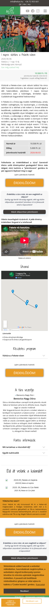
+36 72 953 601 (32, 1)
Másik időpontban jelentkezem (24, 212)
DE (20, 4)
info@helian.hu (16, 1)
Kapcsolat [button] (40, 584)
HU (29, 4)
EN (24, 4)
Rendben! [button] (24, 591)
